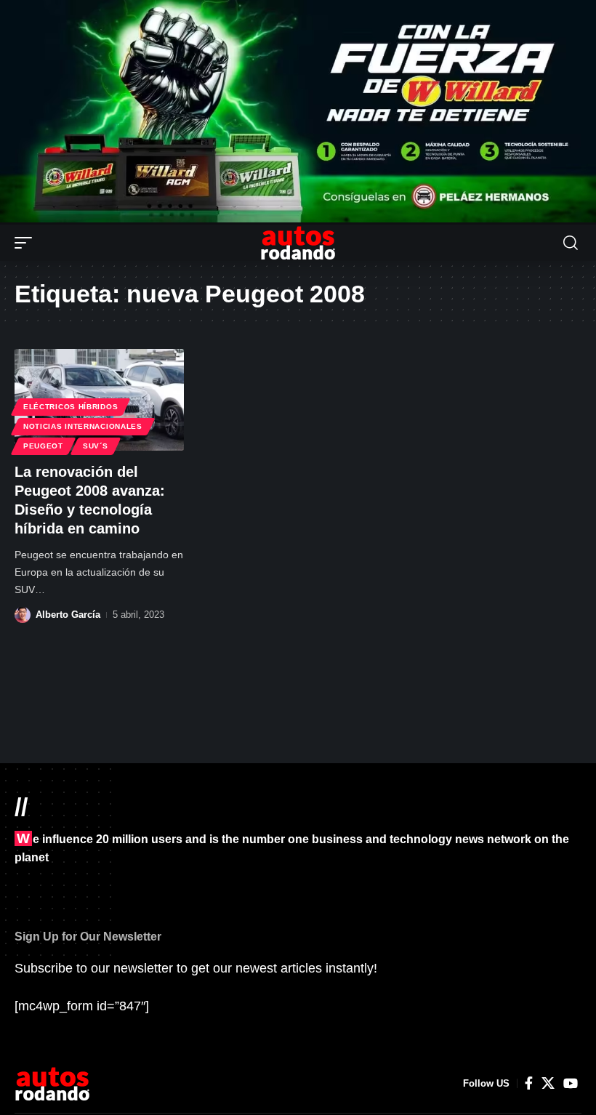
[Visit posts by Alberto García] (23, 615)
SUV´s (95, 446)
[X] (548, 1083)
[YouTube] (570, 1083)
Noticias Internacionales (82, 426)
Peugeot (43, 446)
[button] (27, 243)
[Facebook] (528, 1083)
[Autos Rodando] (298, 243)
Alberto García (68, 614)
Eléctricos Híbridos (70, 407)
